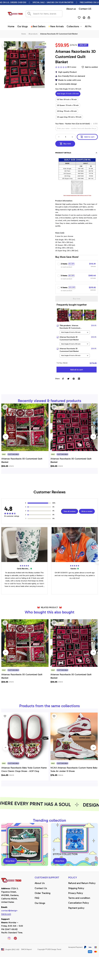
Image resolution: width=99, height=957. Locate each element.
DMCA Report (26, 949)
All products (33, 34)
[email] (12, 912)
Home (23, 34)
